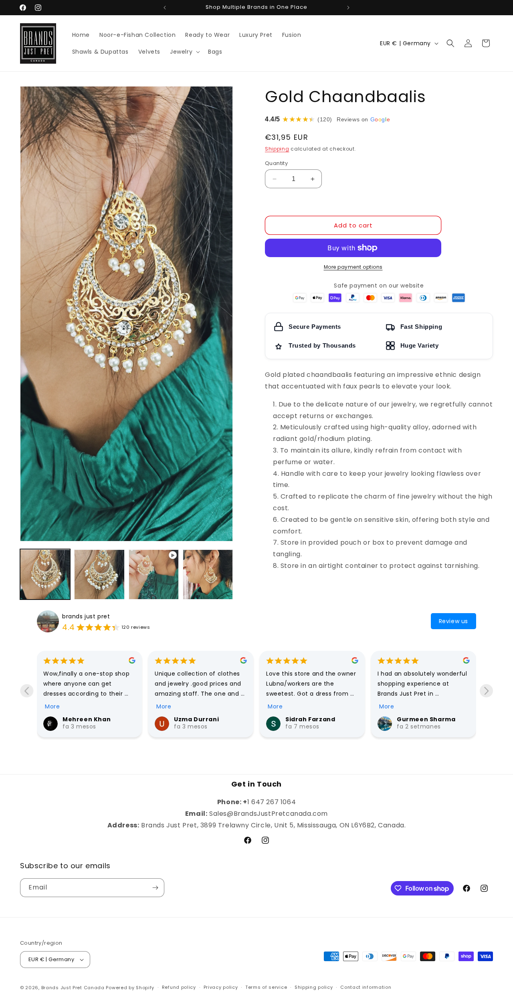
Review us (453, 621)
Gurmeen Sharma (426, 719)
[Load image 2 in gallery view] (99, 574)
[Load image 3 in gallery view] (208, 574)
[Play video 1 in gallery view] (154, 574)
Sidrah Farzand (310, 719)
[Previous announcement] (165, 7)
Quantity (276, 163)
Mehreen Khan (87, 719)
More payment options (353, 267)
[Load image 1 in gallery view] (45, 574)
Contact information (365, 987)
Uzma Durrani (196, 719)
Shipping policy (314, 987)
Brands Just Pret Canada (73, 987)
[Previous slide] (26, 690)
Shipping (277, 148)
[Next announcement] (348, 7)
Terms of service (266, 987)
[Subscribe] (155, 887)
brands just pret (86, 616)
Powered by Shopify (130, 987)
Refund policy (179, 987)
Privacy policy (221, 987)
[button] (184, 51)
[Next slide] (486, 690)
